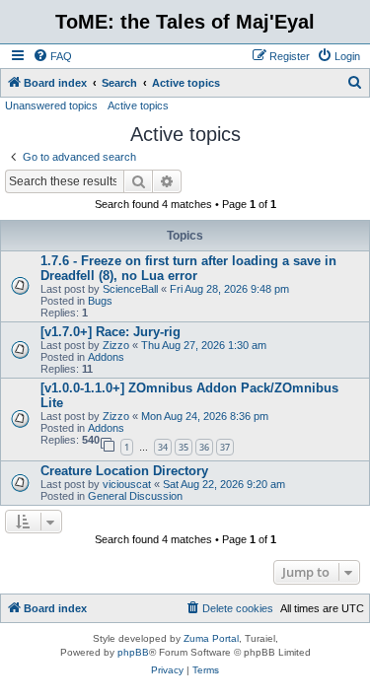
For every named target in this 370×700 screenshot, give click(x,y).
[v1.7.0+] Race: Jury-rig (110, 331)
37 (225, 447)
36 (204, 447)
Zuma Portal (211, 638)
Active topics (138, 105)
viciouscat (127, 484)
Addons (106, 357)
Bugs (100, 301)
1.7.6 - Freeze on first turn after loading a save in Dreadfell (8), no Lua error (188, 268)
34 (163, 447)
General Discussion (135, 496)
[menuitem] (52, 56)
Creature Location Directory (124, 470)
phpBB (133, 652)
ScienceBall (130, 289)
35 (183, 447)
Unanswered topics (51, 105)
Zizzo (116, 345)
